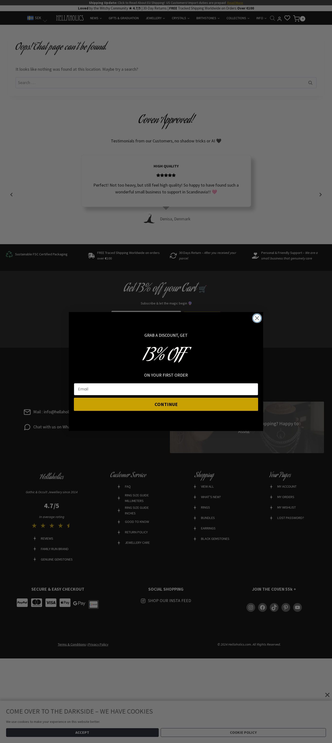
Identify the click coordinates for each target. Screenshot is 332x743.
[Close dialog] (257, 318)
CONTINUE (166, 404)
